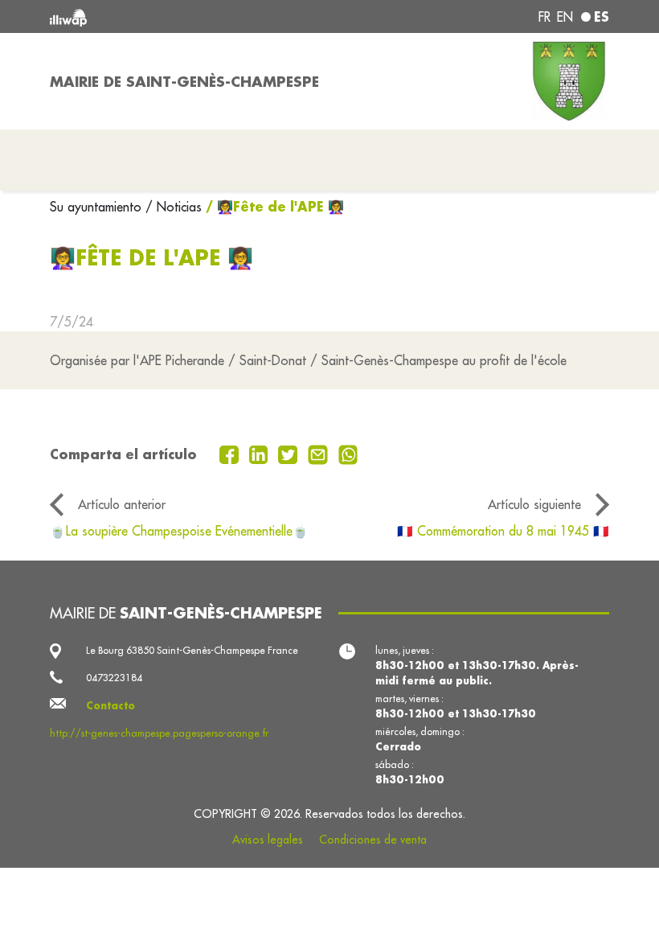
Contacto (110, 705)
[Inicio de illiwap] (160, 16)
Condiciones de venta (373, 839)
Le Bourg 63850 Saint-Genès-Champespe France (192, 650)
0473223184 (114, 678)
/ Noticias (173, 207)
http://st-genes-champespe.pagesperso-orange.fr (159, 733)
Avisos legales (267, 839)
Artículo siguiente (534, 504)
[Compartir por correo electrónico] (320, 454)
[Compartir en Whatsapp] (348, 454)
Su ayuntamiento (97, 207)
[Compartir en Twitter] (290, 454)
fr (544, 17)
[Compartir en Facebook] (231, 454)
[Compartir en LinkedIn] (261, 454)
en (565, 17)
